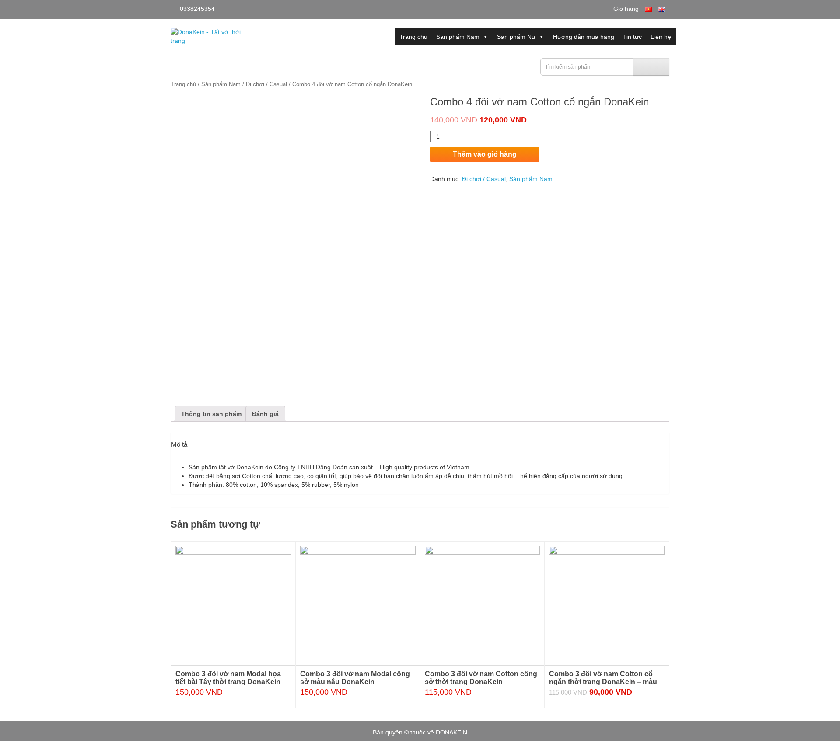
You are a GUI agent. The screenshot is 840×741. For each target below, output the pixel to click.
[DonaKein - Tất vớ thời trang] (207, 35)
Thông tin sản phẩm (211, 413)
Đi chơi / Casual (266, 84)
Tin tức (632, 36)
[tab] (211, 414)
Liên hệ (661, 36)
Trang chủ (413, 36)
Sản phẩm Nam (458, 36)
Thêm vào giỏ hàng (485, 154)
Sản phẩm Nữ (516, 36)
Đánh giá (265, 413)
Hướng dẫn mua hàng (583, 36)
